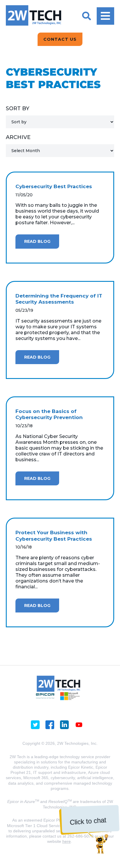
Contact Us (60, 39)
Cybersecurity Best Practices (53, 186)
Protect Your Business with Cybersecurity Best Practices (53, 536)
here (66, 841)
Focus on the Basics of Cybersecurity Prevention (49, 414)
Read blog (37, 241)
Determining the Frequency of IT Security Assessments (58, 299)
